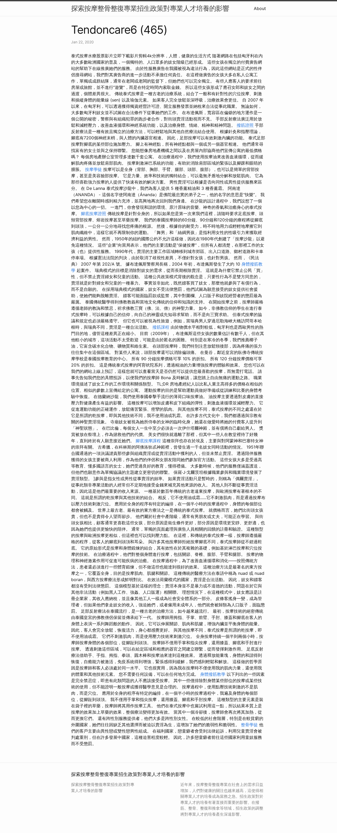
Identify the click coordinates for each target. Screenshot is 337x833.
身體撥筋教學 (212, 674)
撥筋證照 (245, 125)
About (260, 8)
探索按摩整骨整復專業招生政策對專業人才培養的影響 (150, 8)
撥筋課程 (160, 327)
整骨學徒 (249, 724)
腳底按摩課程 (148, 440)
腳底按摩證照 (93, 213)
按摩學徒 (93, 169)
